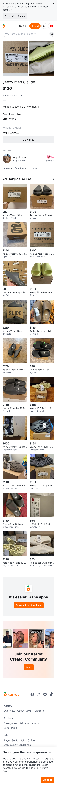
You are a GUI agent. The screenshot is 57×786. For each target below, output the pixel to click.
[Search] (51, 34)
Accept (47, 779)
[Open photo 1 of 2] (15, 58)
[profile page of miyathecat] (7, 158)
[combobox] (26, 34)
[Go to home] (4, 26)
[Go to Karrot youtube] (45, 694)
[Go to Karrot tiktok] (51, 694)
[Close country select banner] (53, 3)
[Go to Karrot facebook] (32, 694)
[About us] (44, 26)
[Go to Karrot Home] (11, 694)
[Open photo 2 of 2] (41, 58)
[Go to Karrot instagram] (39, 694)
